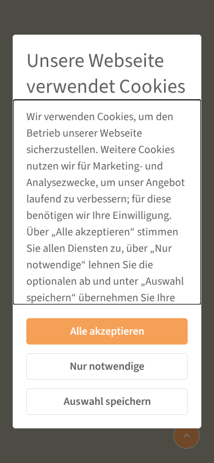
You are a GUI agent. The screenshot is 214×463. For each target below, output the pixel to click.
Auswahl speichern (107, 401)
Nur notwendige (107, 366)
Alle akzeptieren (107, 331)
